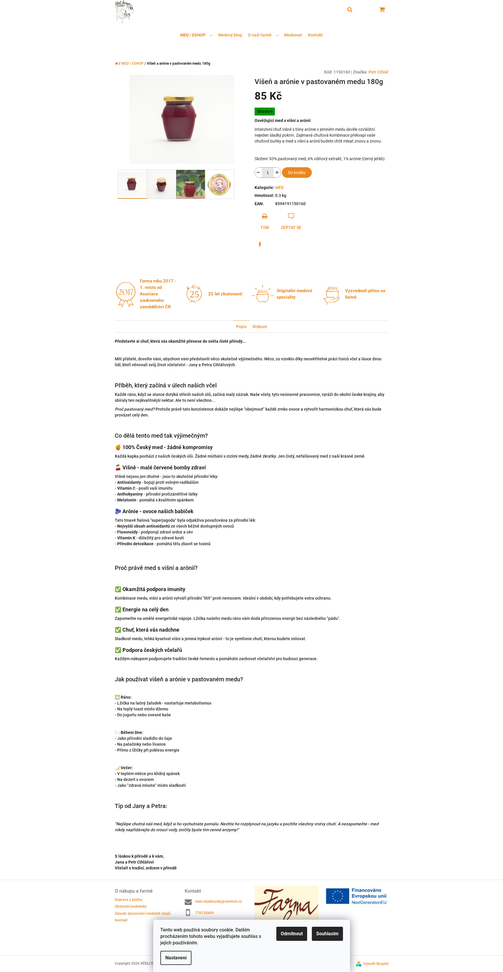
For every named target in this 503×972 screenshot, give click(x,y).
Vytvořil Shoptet (375, 964)
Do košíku (297, 172)
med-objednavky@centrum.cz (218, 901)
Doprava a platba (128, 900)
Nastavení (175, 958)
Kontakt (121, 920)
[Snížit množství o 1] (258, 173)
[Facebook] (260, 244)
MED (279, 187)
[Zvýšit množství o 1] (277, 173)
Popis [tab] (241, 326)
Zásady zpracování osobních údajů (143, 913)
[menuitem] (196, 35)
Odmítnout (292, 933)
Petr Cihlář (378, 72)
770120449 (204, 913)
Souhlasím (327, 933)
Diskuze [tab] (260, 326)
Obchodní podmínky (131, 906)
